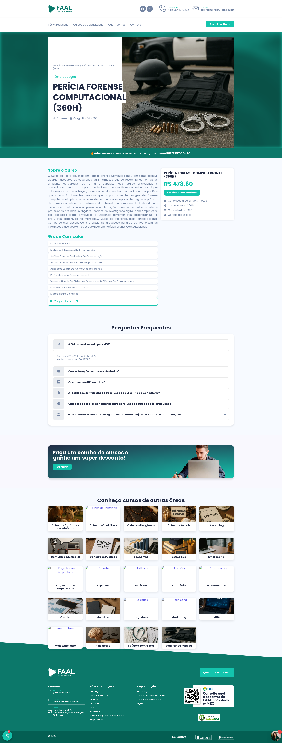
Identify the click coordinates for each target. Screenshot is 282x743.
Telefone (173, 7)
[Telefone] (162, 9)
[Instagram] (150, 9)
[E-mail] (195, 9)
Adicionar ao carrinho (182, 192)
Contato (135, 25)
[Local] (49, 711)
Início (55, 65)
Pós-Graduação (58, 25)
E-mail (204, 7)
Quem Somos (116, 25)
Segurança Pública (70, 65)
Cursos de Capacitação (88, 25)
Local (55, 708)
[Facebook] (143, 9)
